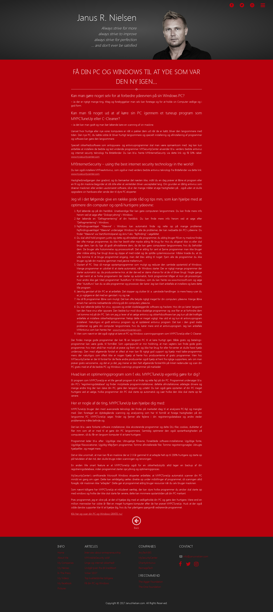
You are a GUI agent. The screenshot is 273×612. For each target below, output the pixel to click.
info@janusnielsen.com (195, 556)
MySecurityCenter (148, 557)
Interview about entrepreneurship (103, 552)
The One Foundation (150, 586)
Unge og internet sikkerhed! (99, 562)
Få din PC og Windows (97, 583)
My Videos (63, 578)
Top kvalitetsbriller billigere (99, 578)
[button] (262, 5)
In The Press (64, 573)
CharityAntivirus (147, 562)
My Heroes (63, 568)
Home (61, 552)
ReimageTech (146, 568)
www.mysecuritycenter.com (85, 156)
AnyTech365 (145, 552)
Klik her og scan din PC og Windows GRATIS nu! (96, 513)
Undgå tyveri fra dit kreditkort (100, 568)
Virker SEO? (91, 573)
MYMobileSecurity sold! (97, 557)
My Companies (66, 562)
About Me (63, 557)
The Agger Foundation (151, 581)
